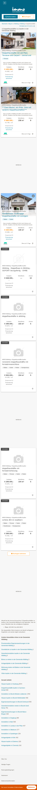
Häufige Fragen (5, 764)
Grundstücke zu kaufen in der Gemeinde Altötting (16, 649)
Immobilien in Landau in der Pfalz (12, 726)
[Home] (18, 10)
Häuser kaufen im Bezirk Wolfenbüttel (13, 698)
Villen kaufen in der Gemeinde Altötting (13, 673)
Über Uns (4, 759)
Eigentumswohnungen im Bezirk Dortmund (15, 702)
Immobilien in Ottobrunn (9, 729)
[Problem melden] (32, 82)
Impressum (4, 775)
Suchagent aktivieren (19, 553)
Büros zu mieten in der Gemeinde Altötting (14, 659)
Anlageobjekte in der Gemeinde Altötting (14, 663)
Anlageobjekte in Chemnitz (10, 745)
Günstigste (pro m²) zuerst (25, 26)
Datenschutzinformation (8, 781)
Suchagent (27, 16)
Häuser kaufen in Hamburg (9, 684)
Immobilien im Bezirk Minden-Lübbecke (13, 694)
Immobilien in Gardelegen (9, 733)
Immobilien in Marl (7, 722)
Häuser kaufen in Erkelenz (9, 741)
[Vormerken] (33, 35)
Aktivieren (31, 787)
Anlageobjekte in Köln (8, 737)
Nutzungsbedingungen (7, 770)
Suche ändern (11, 16)
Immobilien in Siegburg (8, 718)
